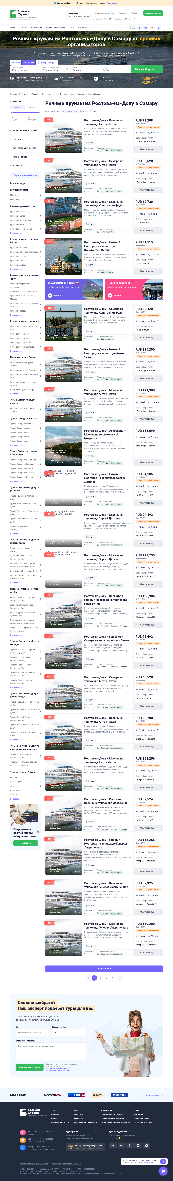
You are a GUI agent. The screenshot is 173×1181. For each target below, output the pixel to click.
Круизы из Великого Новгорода (24, 252)
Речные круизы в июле (20, 338)
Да (70, 16)
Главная (14, 94)
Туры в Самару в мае (19, 437)
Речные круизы (49, 94)
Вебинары (78, 1119)
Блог (76, 1110)
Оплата (54, 1119)
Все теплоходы (17, 183)
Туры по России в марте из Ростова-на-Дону (22, 666)
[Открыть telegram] (113, 1145)
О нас (71, 28)
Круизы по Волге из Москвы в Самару (23, 383)
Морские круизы (17, 195)
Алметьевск (15, 790)
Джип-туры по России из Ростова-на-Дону (21, 557)
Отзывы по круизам (143, 1123)
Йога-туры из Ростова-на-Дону (24, 571)
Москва (95, 13)
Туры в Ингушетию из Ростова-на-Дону (24, 528)
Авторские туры (48, 62)
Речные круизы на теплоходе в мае (23, 328)
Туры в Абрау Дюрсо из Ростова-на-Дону (24, 703)
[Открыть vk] (121, 1145)
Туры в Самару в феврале (21, 424)
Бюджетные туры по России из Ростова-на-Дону (23, 606)
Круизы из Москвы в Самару (23, 370)
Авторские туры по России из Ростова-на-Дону (23, 599)
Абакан (13, 777)
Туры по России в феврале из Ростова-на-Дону (23, 659)
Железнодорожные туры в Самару (22, 410)
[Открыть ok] (130, 1145)
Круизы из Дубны (18, 265)
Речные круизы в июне (20, 334)
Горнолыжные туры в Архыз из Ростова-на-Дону (24, 629)
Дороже (93, 111)
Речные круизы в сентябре (22, 347)
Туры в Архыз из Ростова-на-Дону (23, 505)
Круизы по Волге (17, 216)
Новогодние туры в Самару (22, 389)
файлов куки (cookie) (145, 1163)
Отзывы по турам (141, 1119)
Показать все (16, 233)
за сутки (32, 107)
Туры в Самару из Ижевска (22, 473)
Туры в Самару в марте (20, 428)
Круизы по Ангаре (18, 211)
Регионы (22, 28)
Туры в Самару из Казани (21, 477)
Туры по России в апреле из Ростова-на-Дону (22, 674)
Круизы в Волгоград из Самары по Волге (24, 305)
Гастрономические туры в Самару (21, 364)
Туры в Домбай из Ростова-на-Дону (23, 520)
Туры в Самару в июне (20, 441)
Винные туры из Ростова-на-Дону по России (22, 614)
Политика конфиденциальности (66, 1163)
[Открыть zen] (138, 1145)
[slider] (11, 113)
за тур (17, 107)
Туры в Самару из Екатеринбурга (24, 464)
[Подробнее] (43, 1142)
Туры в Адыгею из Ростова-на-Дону (23, 497)
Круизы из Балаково (19, 248)
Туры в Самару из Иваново (22, 468)
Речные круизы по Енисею (22, 229)
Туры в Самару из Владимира (23, 460)
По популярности (69, 111)
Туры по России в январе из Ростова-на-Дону (22, 651)
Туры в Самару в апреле (20, 432)
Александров (16, 782)
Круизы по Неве (17, 224)
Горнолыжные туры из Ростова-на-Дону (24, 550)
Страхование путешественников (115, 1123)
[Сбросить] (37, 69)
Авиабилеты (36, 28)
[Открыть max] (146, 1145)
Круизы (30, 62)
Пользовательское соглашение (34, 1163)
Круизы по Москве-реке (20, 220)
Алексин (14, 786)
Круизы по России (30, 94)
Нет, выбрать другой (81, 16)
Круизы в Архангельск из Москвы (21, 297)
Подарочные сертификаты (112, 1119)
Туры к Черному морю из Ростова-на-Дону (21, 756)
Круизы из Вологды (19, 256)
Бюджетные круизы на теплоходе (20, 285)
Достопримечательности (85, 1123)
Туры (12, 28)
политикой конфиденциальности (58, 1068)
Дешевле (84, 111)
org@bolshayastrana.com (87, 1138)
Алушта (13, 795)
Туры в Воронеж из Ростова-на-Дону (24, 734)
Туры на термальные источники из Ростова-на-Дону (24, 763)
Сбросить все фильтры (26, 175)
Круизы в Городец (18, 311)
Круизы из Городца (18, 261)
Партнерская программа (112, 1114)
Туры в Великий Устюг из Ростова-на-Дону (21, 718)
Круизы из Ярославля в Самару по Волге (24, 376)
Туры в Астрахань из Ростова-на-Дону (25, 711)
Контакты (82, 28)
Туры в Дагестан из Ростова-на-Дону (24, 512)
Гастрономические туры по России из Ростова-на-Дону (22, 621)
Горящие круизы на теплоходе (23, 291)
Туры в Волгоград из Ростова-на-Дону (24, 726)
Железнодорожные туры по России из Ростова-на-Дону (22, 565)
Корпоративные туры (55, 28)
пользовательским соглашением (58, 1071)
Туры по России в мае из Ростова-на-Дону (21, 681)
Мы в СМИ (78, 1114)
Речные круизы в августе (21, 342)
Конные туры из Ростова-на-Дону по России (22, 577)
